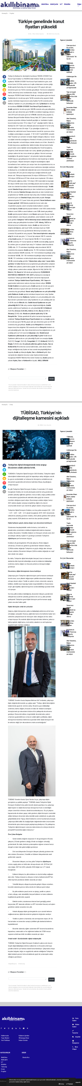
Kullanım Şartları (24, 1035)
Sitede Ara (25, 1057)
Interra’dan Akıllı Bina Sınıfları (70, 232)
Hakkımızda (5, 1035)
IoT (61, 4)
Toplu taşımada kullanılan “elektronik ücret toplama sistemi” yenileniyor (71, 154)
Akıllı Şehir (54, 4)
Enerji (11, 404)
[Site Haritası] (24, 1028)
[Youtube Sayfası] (13, 1028)
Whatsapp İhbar (24, 1038)
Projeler (12, 13)
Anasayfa (5, 13)
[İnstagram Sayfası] (9, 1028)
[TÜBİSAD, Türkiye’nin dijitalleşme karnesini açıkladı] (29, 445)
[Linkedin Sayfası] (16, 1028)
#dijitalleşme (12, 964)
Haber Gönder (23, 1040)
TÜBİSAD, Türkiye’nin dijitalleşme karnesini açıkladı (71, 67)
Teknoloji (4, 1067)
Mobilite (67, 4)
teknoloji (48, 561)
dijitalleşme (12, 538)
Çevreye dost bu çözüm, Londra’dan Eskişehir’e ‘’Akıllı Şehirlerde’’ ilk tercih (72, 52)
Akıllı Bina (45, 4)
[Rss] (20, 1028)
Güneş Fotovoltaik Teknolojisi (70, 174)
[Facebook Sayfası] (2, 1028)
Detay (62, 1084)
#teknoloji (21, 964)
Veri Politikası (5, 1040)
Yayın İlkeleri (5, 1038)
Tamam (70, 1084)
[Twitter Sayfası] (5, 1028)
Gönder (51, 379)
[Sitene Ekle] (28, 1028)
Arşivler (78, 1037)
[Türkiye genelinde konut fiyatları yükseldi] (29, 55)
